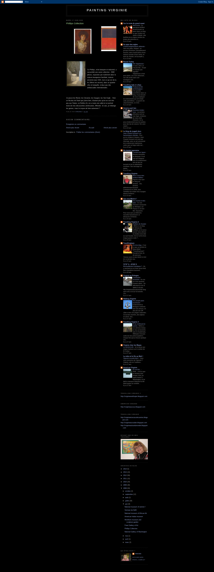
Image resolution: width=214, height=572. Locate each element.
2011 (125, 478)
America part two (129, 108)
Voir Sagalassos (138, 64)
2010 (125, 482)
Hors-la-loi (136, 25)
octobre (128, 491)
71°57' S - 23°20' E (130, 264)
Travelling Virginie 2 (131, 222)
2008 (125, 488)
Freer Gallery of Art (131, 525)
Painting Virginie (107, 10)
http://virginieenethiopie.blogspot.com (134, 396)
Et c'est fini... (137, 369)
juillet (127, 501)
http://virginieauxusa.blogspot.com (133, 407)
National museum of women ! (135, 507)
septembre (129, 494)
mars (127, 542)
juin (126, 504)
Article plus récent (72, 128)
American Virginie (130, 367)
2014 (125, 469)
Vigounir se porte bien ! (131, 358)
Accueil (91, 128)
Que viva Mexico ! (130, 199)
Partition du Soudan (139, 224)
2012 (125, 475)
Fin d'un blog (137, 245)
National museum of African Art (136, 513)
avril (127, 539)
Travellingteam (128, 243)
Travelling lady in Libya (132, 85)
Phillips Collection (131, 528)
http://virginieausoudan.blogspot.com (134, 423)
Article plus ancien (110, 128)
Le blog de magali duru (132, 131)
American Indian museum (134, 516)
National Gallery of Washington (136, 532)
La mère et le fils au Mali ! (133, 356)
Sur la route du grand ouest (133, 23)
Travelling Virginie (130, 174)
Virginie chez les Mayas (132, 345)
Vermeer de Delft (131, 510)
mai (126, 536)
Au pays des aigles (130, 44)
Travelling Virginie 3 (131, 322)
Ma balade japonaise (131, 150)
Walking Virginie (129, 299)
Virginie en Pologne (131, 275)
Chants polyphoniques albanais (134, 46)
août (127, 497)
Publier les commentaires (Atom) (88, 132)
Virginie (138, 553)
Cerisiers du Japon (139, 152)
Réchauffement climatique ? (132, 266)
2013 (125, 472)
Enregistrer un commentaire (76, 124)
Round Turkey (128, 62)
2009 (125, 485)
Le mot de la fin (128, 347)
